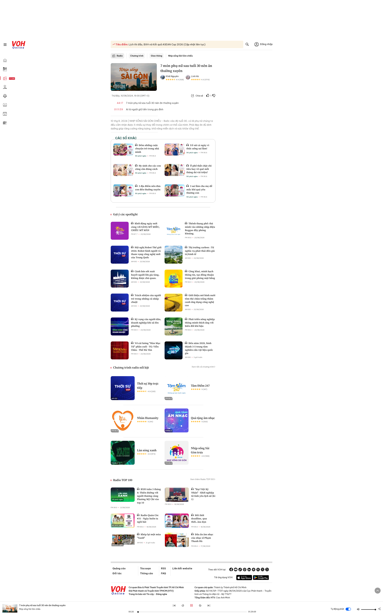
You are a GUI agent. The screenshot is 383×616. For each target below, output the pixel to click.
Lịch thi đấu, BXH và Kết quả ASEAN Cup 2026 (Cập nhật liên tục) (166, 44)
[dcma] (258, 570)
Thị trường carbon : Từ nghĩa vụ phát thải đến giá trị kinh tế (200, 251)
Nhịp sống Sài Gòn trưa (200, 450)
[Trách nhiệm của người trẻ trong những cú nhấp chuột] (120, 303)
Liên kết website (182, 568)
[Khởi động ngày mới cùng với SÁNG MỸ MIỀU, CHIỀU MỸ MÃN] (120, 231)
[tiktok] (240, 570)
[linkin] (249, 570)
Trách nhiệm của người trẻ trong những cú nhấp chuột (146, 299)
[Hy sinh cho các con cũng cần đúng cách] (123, 170)
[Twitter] (262, 570)
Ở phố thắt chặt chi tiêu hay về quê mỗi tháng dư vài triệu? (199, 169)
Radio (120, 55)
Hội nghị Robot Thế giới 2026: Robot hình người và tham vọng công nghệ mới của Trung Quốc (146, 252)
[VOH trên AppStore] (244, 578)
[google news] (253, 570)
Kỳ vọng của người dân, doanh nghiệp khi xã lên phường (146, 323)
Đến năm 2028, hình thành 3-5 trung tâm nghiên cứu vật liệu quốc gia (199, 348)
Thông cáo (146, 573)
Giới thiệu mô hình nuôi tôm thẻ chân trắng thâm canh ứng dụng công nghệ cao (200, 300)
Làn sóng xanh (146, 450)
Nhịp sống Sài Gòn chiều (180, 55)
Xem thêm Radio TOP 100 (202, 479)
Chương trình (136, 55)
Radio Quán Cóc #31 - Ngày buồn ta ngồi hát (148, 519)
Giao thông (156, 55)
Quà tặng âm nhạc (203, 418)
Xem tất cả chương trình (203, 367)
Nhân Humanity (147, 418)
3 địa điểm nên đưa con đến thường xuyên (148, 187)
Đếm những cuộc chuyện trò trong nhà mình (147, 148)
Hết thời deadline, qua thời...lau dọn (199, 519)
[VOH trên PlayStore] (261, 578)
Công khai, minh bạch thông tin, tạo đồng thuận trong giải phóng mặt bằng (200, 275)
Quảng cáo (119, 568)
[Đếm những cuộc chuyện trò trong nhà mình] (123, 149)
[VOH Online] (118, 591)
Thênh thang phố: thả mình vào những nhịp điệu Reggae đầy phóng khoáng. (200, 228)
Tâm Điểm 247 (200, 385)
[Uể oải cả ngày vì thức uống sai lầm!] (175, 149)
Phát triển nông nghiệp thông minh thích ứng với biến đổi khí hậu (200, 323)
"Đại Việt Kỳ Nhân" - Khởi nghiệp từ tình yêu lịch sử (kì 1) (203, 494)
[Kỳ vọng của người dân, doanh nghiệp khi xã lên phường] (120, 326)
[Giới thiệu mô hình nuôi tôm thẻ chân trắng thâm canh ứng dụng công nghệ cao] (174, 303)
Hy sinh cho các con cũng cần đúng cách (148, 167)
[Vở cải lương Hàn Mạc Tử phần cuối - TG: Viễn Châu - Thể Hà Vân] (120, 350)
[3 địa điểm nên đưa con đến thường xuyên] (123, 190)
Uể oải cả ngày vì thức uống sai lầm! (197, 146)
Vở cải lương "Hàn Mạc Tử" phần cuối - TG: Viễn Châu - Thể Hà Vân (145, 346)
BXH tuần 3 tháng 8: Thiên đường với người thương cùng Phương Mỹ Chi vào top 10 (149, 495)
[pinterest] (244, 570)
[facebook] (231, 570)
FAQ (163, 573)
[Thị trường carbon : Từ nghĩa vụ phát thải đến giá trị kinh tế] (174, 255)
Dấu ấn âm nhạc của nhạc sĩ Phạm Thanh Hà (202, 538)
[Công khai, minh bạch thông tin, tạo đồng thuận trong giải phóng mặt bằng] (174, 279)
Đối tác (117, 573)
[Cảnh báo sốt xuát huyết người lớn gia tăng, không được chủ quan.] (120, 279)
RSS (163, 568)
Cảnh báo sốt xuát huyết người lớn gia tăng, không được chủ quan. (145, 275)
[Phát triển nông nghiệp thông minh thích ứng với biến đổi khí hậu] (174, 326)
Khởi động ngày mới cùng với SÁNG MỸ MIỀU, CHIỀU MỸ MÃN (145, 227)
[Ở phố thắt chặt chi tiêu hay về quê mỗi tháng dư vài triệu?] (175, 170)
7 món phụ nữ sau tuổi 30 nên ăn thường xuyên (42, 605)
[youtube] (235, 570)
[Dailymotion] (267, 570)
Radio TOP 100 (122, 480)
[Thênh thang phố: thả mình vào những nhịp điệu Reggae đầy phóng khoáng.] (174, 231)
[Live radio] (17, 78)
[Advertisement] (245, 109)
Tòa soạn (145, 568)
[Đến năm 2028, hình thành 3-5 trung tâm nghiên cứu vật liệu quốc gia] (174, 350)
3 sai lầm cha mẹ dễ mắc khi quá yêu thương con (199, 189)
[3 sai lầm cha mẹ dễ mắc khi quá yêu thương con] (175, 190)
